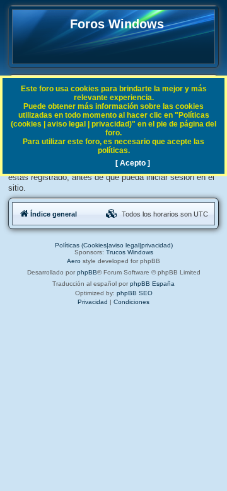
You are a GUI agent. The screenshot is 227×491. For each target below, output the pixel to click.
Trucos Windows (129, 252)
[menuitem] (111, 214)
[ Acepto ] (132, 163)
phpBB (87, 272)
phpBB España (152, 283)
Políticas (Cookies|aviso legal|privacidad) (114, 245)
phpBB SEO (135, 293)
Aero (74, 260)
